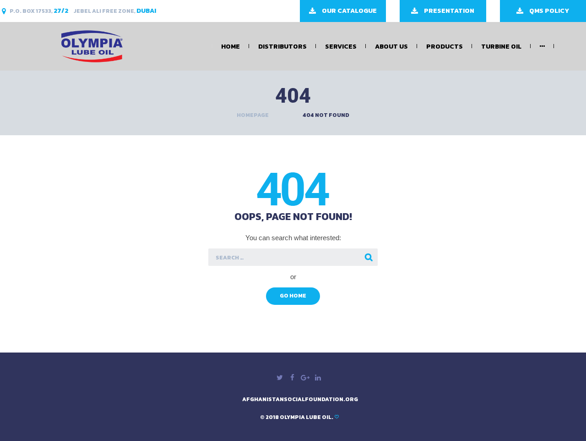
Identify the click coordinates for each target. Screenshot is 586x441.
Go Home (293, 296)
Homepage (253, 115)
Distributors (282, 46)
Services (341, 46)
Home (230, 46)
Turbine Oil (501, 46)
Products (444, 46)
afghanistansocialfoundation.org (300, 399)
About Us (391, 46)
